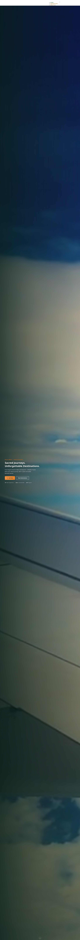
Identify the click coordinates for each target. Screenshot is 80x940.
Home (51, 2)
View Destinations (22, 478)
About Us (53, 5)
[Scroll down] (40, 938)
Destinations (54, 3)
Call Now (11, 478)
